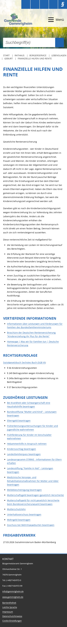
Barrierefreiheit (9, 602)
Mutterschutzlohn (16, 509)
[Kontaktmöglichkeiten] (44, 4)
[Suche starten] (59, 42)
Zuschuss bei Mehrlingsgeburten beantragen (30, 525)
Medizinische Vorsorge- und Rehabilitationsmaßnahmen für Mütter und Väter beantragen (33, 481)
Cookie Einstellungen (12, 620)
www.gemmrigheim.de (12, 597)
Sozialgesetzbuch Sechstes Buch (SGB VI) (24, 362)
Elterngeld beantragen (19, 420)
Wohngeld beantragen (18, 519)
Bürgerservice (37, 55)
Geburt (8, 58)
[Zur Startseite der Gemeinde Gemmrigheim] (18, 19)
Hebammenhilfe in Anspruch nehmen (27, 443)
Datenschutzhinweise (12, 616)
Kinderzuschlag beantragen (21, 448)
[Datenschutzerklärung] (53, 4)
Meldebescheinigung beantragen (24, 489)
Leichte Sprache (9, 607)
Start (6, 55)
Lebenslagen (58, 55)
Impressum (7, 611)
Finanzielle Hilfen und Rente (35, 58)
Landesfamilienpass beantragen (24, 454)
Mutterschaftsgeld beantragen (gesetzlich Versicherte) (35, 495)
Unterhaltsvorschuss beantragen (24, 514)
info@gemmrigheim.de (13, 591)
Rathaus (19, 55)
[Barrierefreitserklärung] (35, 4)
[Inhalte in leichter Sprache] (25, 4)
